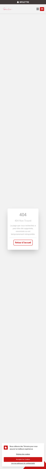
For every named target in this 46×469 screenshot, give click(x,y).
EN (42, 9)
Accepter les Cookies (23, 459)
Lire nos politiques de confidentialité (23, 463)
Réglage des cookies (23, 454)
